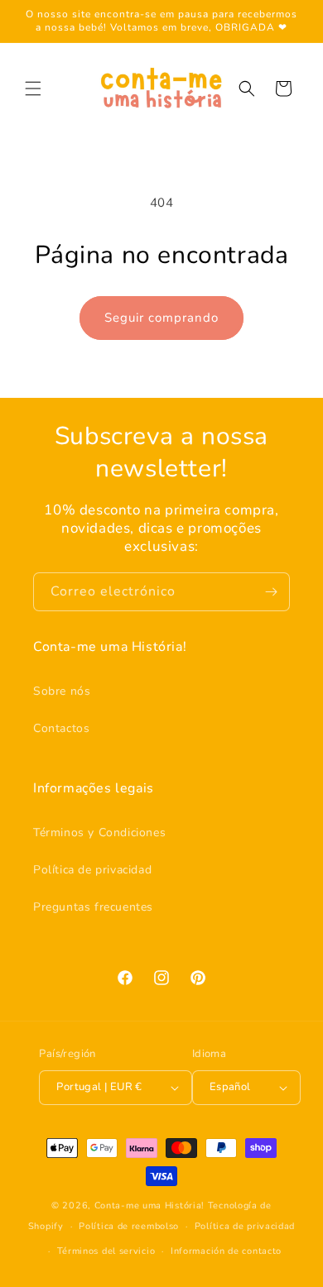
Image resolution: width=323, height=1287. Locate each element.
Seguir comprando (161, 317)
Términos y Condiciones (99, 832)
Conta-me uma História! (149, 1205)
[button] (33, 88)
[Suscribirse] (271, 591)
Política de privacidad (92, 870)
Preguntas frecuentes (93, 907)
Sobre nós (61, 691)
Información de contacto (226, 1251)
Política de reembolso (129, 1226)
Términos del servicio (106, 1251)
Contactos (61, 728)
